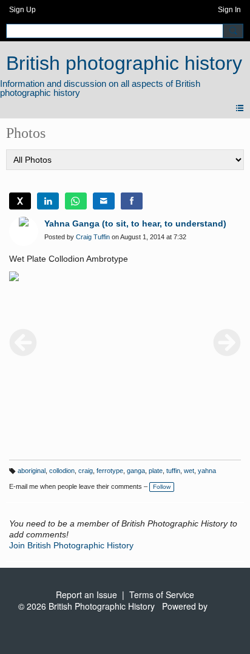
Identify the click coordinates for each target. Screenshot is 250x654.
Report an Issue (86, 594)
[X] (20, 200)
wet (189, 470)
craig (85, 470)
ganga (136, 470)
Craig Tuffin (93, 236)
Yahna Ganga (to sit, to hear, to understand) (135, 223)
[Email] (104, 200)
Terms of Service (161, 594)
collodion (62, 470)
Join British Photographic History (71, 545)
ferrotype (109, 470)
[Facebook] (132, 200)
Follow (162, 486)
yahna (207, 470)
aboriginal (32, 470)
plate (156, 470)
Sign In (229, 9)
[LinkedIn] (48, 200)
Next (227, 342)
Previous (23, 342)
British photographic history (124, 63)
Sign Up (22, 9)
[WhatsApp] (76, 200)
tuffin (173, 470)
